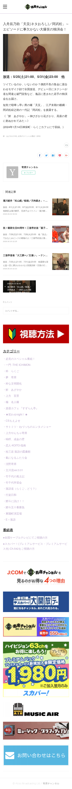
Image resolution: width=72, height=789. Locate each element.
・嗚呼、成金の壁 (13, 439)
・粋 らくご (11, 371)
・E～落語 (9, 519)
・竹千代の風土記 (13, 476)
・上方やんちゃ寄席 (15, 433)
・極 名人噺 (11, 402)
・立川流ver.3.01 (13, 470)
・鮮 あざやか (12, 390)
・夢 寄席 (9, 377)
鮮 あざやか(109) (10, 136)
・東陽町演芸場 (12, 513)
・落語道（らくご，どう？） (20, 488)
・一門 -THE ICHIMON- (17, 365)
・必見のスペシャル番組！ (19, 359)
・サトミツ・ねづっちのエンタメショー (27, 427)
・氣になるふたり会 (15, 458)
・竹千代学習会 (12, 482)
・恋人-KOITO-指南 (14, 445)
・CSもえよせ (11, 421)
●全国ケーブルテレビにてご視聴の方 (25, 537)
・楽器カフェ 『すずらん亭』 (21, 408)
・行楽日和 (9, 495)
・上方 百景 (11, 396)
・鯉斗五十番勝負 (13, 507)
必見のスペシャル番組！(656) (29, 136)
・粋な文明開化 (12, 383)
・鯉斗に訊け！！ (13, 501)
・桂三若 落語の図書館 (16, 451)
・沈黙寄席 (9, 464)
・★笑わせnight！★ (15, 414)
